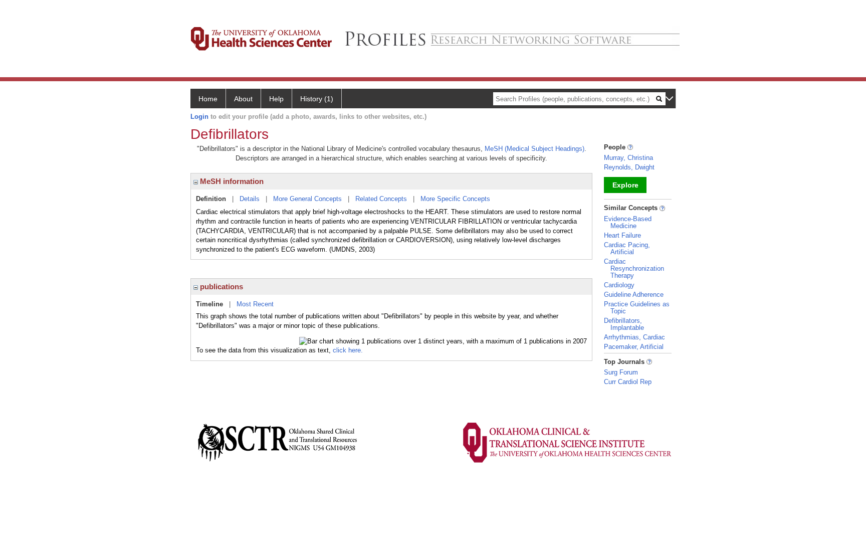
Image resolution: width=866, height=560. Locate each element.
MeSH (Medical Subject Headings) (534, 148)
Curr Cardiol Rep (628, 382)
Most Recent (255, 304)
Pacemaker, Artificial (634, 346)
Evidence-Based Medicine (628, 222)
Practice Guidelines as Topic (637, 307)
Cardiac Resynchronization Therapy (634, 268)
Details (250, 199)
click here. (348, 350)
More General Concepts (307, 199)
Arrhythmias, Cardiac (634, 337)
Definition (211, 199)
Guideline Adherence (634, 294)
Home (208, 99)
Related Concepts (381, 199)
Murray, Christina (628, 157)
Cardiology (619, 285)
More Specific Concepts (455, 199)
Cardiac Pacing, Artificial (627, 248)
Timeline (209, 304)
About (243, 99)
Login (199, 116)
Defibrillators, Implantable (624, 324)
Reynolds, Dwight (629, 167)
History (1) (316, 99)
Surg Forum (621, 372)
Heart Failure (622, 235)
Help (276, 99)
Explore (625, 185)
